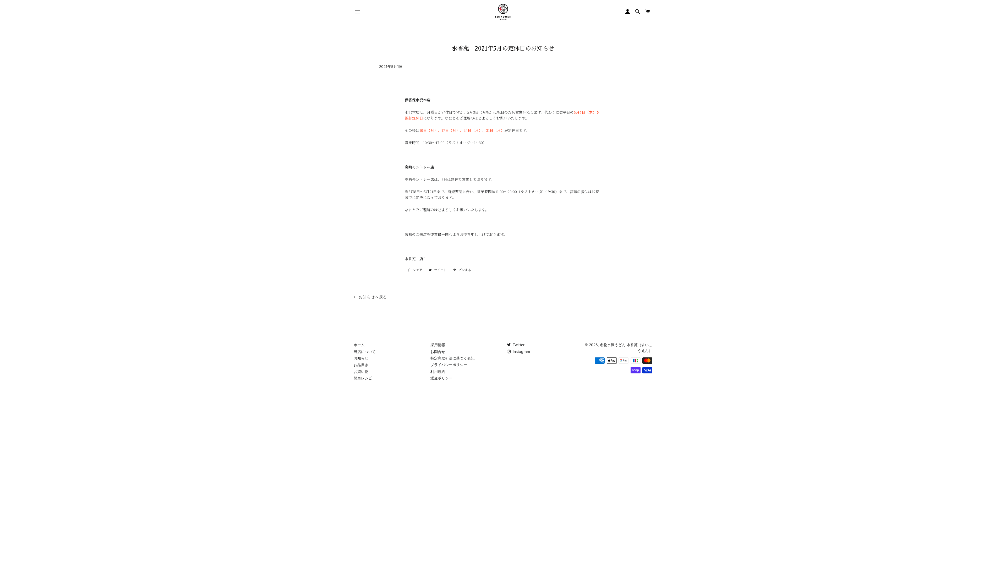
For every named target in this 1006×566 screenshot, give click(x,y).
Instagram (521, 351)
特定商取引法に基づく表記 (452, 358)
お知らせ (361, 358)
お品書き (361, 364)
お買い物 (361, 371)
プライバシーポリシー (448, 364)
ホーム (359, 344)
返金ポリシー (441, 378)
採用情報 (437, 344)
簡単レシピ (363, 378)
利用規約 (437, 371)
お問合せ (437, 351)
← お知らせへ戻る (370, 297)
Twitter (518, 344)
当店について (365, 351)
